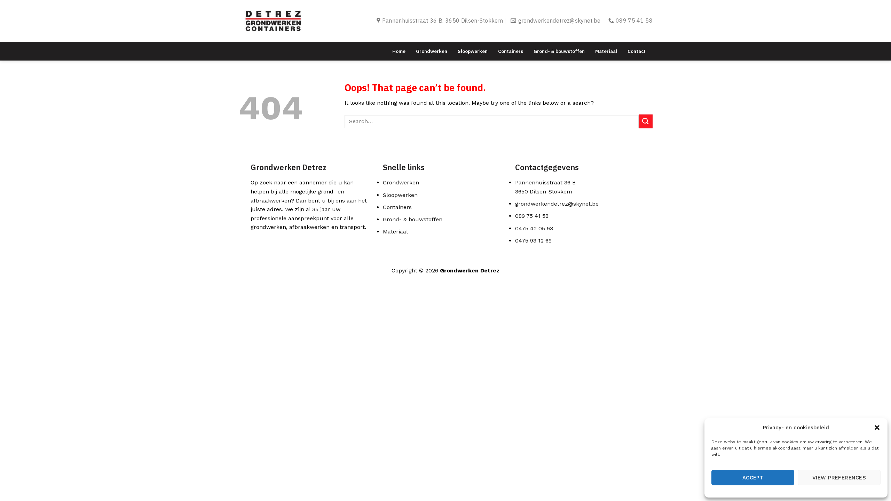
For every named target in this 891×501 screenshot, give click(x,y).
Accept (753, 478)
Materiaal (606, 51)
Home (398, 51)
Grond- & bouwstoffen (559, 51)
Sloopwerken (473, 51)
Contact (637, 51)
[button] (877, 427)
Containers (510, 51)
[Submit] (646, 121)
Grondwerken (431, 51)
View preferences (839, 478)
